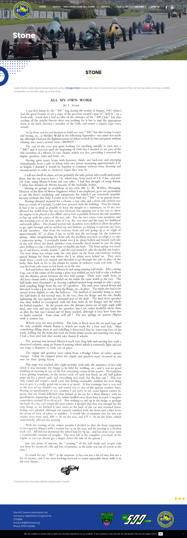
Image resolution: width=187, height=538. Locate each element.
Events (106, 7)
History (139, 7)
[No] (183, 534)
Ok (160, 534)
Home (42, 7)
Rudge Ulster (73, 88)
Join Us (155, 7)
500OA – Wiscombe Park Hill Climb (74, 7)
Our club (122, 7)
